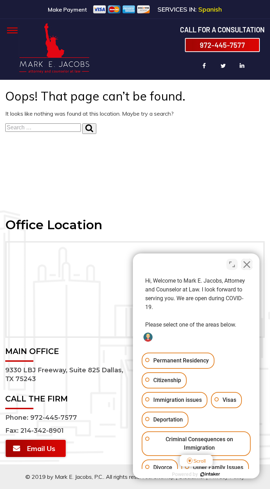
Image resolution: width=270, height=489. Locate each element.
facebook (204, 65)
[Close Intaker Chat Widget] (246, 264)
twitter (223, 65)
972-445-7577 (222, 45)
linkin (242, 65)
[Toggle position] (232, 264)
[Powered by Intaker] (210, 474)
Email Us (41, 448)
